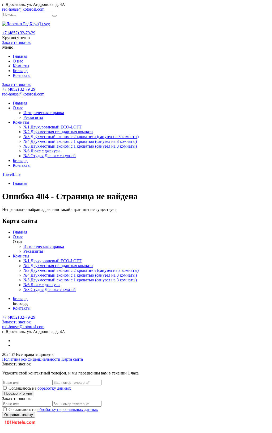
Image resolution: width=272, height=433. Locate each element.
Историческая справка (43, 112)
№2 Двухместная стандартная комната (58, 132)
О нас (18, 61)
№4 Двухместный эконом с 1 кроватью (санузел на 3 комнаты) (80, 141)
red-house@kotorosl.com (23, 9)
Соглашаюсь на (39, 388)
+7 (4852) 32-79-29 (18, 33)
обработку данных (54, 388)
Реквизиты (33, 117)
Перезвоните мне (18, 393)
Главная (20, 56)
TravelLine (11, 174)
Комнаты (21, 66)
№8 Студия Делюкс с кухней (49, 155)
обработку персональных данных (67, 409)
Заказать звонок (16, 42)
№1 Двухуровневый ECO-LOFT (52, 127)
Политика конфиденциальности (31, 359)
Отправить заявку (18, 415)
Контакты (22, 75)
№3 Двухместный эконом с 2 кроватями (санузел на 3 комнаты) (81, 136)
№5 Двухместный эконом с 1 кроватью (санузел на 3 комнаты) (80, 146)
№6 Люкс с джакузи (41, 151)
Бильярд (20, 70)
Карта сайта (72, 359)
